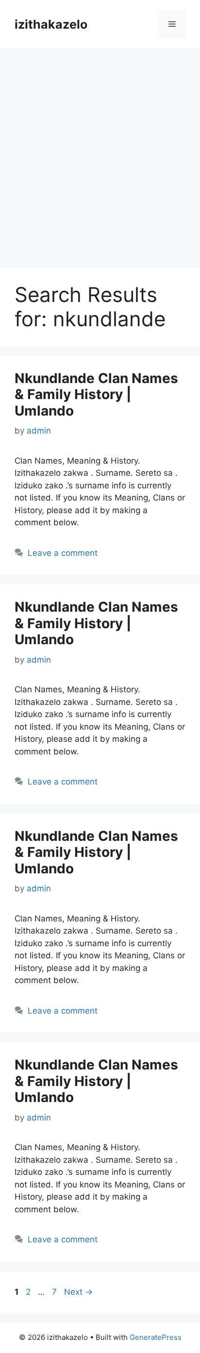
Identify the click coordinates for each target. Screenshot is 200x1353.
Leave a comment (63, 553)
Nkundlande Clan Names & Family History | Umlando (96, 394)
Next (78, 1292)
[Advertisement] (100, 153)
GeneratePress (156, 1337)
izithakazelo (51, 24)
